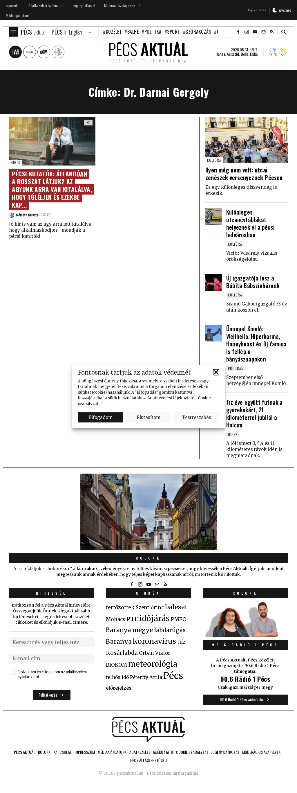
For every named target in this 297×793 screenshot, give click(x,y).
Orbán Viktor (154, 653)
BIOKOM (116, 665)
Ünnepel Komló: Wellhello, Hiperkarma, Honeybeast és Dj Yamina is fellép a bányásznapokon (256, 343)
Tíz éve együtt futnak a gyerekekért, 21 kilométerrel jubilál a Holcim (254, 413)
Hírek (15, 162)
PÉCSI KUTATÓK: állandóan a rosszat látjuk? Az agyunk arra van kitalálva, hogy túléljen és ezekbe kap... (52, 189)
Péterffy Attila (146, 677)
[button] (216, 372)
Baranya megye (129, 630)
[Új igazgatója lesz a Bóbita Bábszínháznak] (213, 282)
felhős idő (117, 677)
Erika (254, 54)
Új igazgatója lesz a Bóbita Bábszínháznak (252, 282)
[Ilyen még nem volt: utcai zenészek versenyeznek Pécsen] (246, 140)
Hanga (220, 54)
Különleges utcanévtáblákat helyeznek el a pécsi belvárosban (250, 223)
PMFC (178, 619)
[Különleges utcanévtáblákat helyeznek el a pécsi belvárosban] (213, 216)
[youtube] (255, 32)
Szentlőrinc (150, 608)
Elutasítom (148, 417)
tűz (181, 642)
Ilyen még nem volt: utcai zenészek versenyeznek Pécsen (244, 174)
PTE (132, 619)
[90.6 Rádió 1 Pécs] (245, 635)
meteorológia (152, 664)
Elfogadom (100, 417)
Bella (244, 54)
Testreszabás (196, 417)
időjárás (154, 618)
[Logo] (148, 729)
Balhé (133, 31)
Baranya (119, 641)
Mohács (115, 619)
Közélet (114, 31)
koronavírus (154, 641)
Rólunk (148, 557)
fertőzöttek (120, 607)
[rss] (272, 32)
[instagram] (246, 32)
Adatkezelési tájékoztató (170, 397)
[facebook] (238, 32)
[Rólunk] (148, 512)
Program (236, 368)
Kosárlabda (122, 652)
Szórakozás (198, 31)
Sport (173, 31)
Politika (153, 31)
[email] (263, 32)
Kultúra (214, 160)
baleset (176, 607)
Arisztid (233, 54)
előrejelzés (118, 688)
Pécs (173, 675)
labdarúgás (170, 630)
